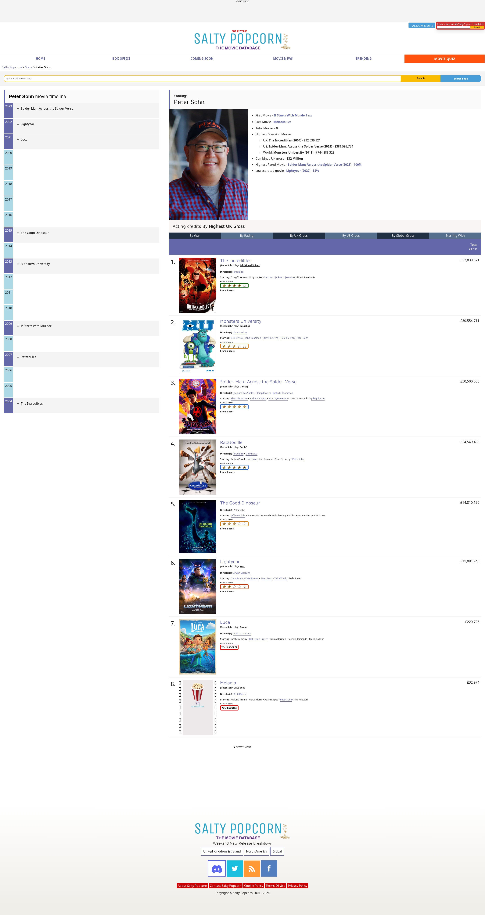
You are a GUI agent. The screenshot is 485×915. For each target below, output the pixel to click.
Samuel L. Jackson (273, 277)
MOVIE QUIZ (444, 58)
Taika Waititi (280, 578)
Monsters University (35, 264)
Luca (24, 139)
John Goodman (253, 338)
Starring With (455, 235)
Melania (282, 122)
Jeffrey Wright (238, 515)
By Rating (246, 235)
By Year (195, 235)
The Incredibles (32, 403)
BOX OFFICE (121, 58)
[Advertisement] (242, 11)
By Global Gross (403, 235)
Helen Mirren (288, 338)
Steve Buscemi (270, 338)
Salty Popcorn (12, 67)
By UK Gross (299, 235)
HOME (40, 58)
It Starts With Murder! (36, 326)
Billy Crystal (237, 338)
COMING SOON (202, 58)
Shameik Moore (239, 398)
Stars (28, 67)
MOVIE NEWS (283, 58)
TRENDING (364, 58)
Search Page (461, 78)
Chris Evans (237, 578)
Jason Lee (290, 277)
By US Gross (351, 235)
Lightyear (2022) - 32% (302, 171)
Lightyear (27, 124)
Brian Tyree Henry (278, 398)
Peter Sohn (302, 338)
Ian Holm (252, 459)
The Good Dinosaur (35, 233)
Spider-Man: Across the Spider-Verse (47, 108)
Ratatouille (28, 357)
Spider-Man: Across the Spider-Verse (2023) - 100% (324, 164)
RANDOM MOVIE (422, 25)
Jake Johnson (318, 398)
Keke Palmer (252, 578)
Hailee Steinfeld (258, 398)
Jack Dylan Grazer (258, 639)
